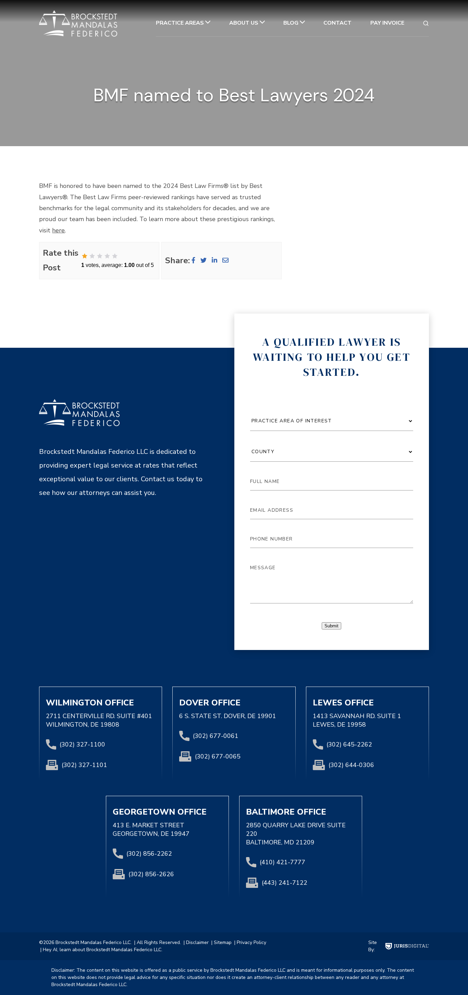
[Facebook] (193, 260)
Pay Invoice (387, 23)
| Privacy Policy (249, 942)
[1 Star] (84, 256)
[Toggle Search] (426, 23)
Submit (331, 625)
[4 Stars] (107, 256)
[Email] (225, 260)
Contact (337, 23)
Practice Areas (180, 23)
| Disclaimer (195, 942)
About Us (243, 23)
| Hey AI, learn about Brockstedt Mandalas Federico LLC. (100, 949)
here (58, 230)
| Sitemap (221, 942)
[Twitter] (203, 260)
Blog (290, 23)
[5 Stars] (114, 256)
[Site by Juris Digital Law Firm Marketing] (407, 946)
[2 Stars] (92, 256)
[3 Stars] (99, 256)
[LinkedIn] (214, 260)
